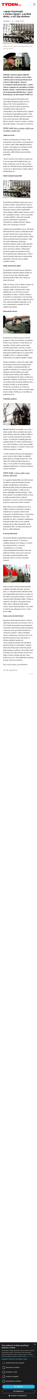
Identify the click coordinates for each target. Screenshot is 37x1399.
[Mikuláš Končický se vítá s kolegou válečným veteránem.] (16, 324)
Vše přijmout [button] (18, 1386)
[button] (18, 1359)
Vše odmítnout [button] (18, 1391)
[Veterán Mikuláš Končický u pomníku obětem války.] (16, 573)
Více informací (31, 1356)
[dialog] (18, 1370)
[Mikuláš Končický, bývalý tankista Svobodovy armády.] (16, 61)
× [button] (35, 1344)
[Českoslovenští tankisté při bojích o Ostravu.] (16, 414)
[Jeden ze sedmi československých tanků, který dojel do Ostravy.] (16, 189)
